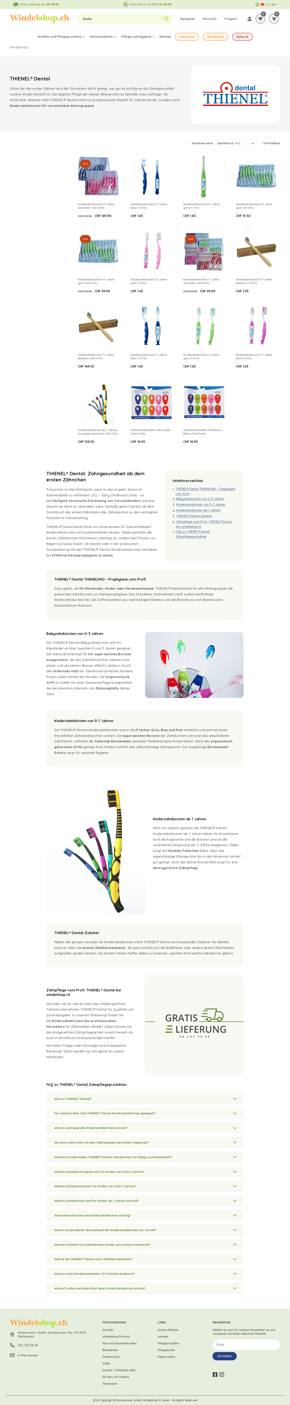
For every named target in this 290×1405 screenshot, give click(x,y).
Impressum (110, 1383)
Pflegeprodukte (168, 1343)
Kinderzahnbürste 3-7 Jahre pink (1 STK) (254, 356)
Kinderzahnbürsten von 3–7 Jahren (200, 504)
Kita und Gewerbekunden (120, 1343)
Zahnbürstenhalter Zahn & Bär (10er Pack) (150, 431)
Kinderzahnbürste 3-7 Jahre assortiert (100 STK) (201, 281)
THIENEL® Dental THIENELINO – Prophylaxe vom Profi (205, 491)
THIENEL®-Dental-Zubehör (194, 516)
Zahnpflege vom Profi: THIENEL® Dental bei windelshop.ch (204, 524)
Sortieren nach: (202, 143)
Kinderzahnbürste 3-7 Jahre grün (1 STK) (201, 356)
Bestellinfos (110, 1350)
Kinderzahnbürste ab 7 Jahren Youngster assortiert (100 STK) (98, 431)
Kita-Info (210, 19)
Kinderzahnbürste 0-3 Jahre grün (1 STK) (201, 205)
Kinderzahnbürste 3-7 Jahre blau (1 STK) (149, 356)
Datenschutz (111, 1357)
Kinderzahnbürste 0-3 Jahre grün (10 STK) (254, 205)
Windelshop (19, 47)
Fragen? (231, 19)
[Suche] (167, 19)
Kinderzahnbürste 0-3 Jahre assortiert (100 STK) (96, 205)
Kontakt (108, 1330)
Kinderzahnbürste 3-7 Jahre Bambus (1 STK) (254, 281)
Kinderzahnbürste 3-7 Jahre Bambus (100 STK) (96, 356)
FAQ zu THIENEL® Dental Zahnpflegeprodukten (193, 534)
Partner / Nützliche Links (119, 1370)
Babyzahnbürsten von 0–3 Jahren (200, 499)
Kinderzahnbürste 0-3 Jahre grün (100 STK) (96, 281)
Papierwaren (166, 1357)
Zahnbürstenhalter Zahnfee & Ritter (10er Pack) (202, 431)
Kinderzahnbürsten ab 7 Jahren (198, 510)
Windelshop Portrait (116, 1336)
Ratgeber (187, 19)
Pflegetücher (166, 1350)
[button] (274, 19)
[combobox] (120, 19)
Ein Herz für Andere (116, 1377)
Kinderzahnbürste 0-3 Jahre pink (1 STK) (149, 281)
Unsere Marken (168, 1330)
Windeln (163, 1336)
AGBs (106, 1363)
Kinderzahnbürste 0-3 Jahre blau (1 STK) (149, 205)
